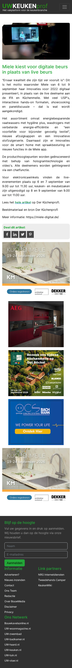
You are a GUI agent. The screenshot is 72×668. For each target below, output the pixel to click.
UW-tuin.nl (10, 655)
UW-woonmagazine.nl (17, 628)
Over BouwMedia (14, 601)
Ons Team (10, 590)
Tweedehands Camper (52, 579)
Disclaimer (10, 606)
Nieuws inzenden (14, 579)
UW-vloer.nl (11, 660)
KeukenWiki (45, 585)
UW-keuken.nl (12, 649)
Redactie (9, 596)
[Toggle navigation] (64, 7)
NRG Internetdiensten (51, 574)
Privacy (8, 612)
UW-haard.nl (11, 644)
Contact (9, 585)
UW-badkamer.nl (14, 639)
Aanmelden (14, 563)
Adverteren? (11, 574)
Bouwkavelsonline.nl (16, 623)
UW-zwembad (13, 633)
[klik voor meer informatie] (36, 270)
